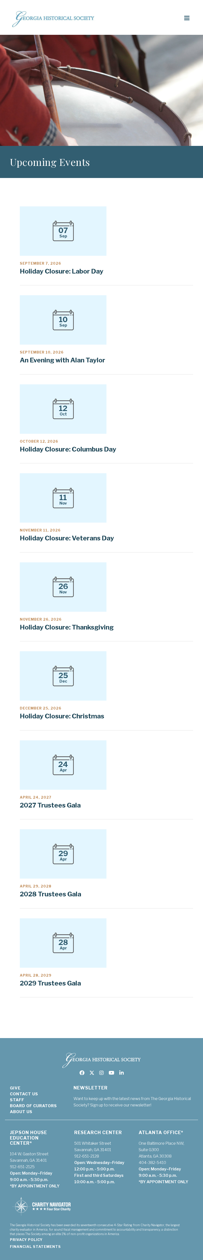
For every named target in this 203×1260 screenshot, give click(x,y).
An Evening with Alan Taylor (62, 360)
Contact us (24, 1094)
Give (15, 1088)
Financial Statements (35, 1246)
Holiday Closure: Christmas (62, 716)
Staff (17, 1100)
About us (21, 1111)
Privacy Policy (26, 1240)
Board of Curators (33, 1105)
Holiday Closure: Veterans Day (67, 538)
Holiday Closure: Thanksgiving (67, 627)
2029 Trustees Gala (50, 983)
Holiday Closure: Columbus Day (68, 449)
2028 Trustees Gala (50, 894)
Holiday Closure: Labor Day (61, 271)
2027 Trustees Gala (50, 805)
